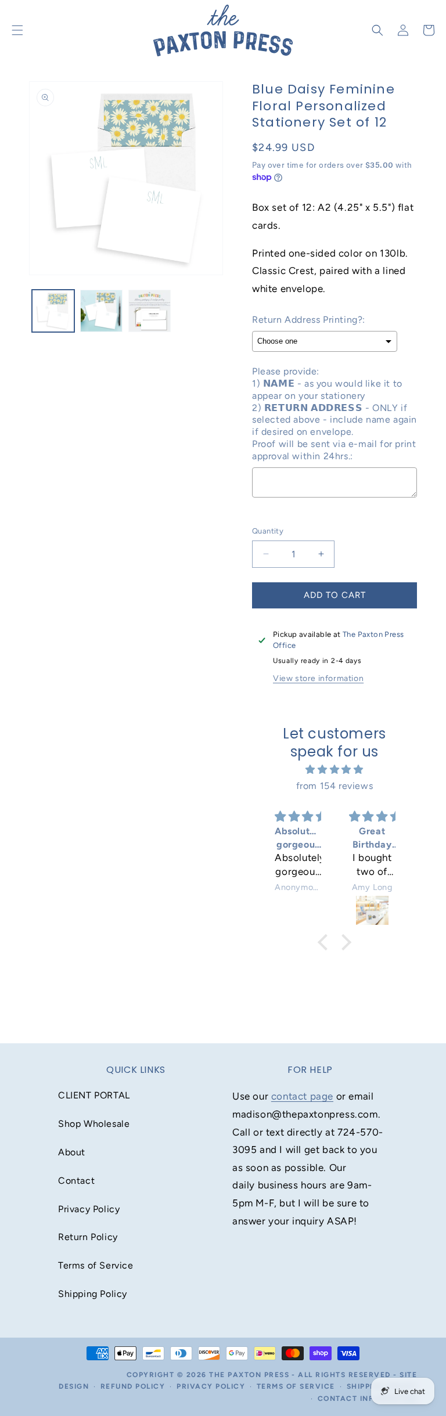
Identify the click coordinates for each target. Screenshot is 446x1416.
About (71, 1152)
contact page (302, 1096)
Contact (76, 1180)
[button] (377, 30)
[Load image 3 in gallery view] (149, 311)
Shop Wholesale (94, 1123)
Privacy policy (211, 1386)
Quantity (267, 531)
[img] (334, 770)
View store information (318, 678)
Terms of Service (96, 1265)
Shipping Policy (92, 1293)
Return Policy (88, 1236)
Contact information (368, 1399)
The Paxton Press (249, 1375)
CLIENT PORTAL (94, 1095)
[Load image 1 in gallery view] (53, 311)
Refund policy (133, 1386)
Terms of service (296, 1386)
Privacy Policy (89, 1209)
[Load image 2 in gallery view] (101, 311)
